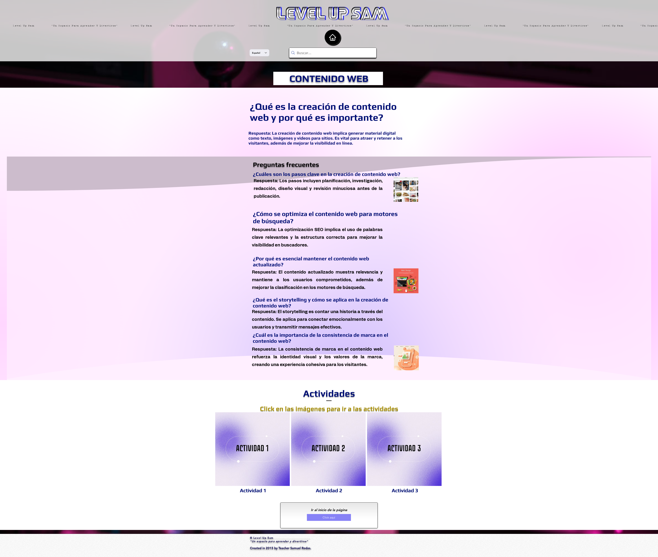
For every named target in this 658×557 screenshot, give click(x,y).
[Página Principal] (332, 37)
